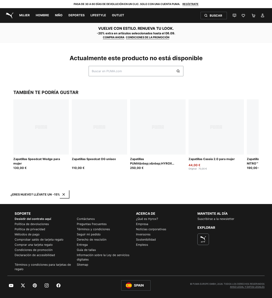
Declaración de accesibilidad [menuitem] (35, 255)
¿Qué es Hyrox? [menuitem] (147, 219)
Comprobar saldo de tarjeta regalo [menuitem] (39, 239)
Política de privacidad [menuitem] (30, 229)
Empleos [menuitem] (142, 244)
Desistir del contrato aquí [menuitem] (33, 219)
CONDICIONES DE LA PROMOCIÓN (147, 37)
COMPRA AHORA (113, 37)
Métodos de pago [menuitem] (27, 234)
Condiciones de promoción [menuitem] (34, 250)
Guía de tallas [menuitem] (86, 250)
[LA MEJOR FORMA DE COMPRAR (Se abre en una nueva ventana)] (203, 239)
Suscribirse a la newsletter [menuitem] (215, 219)
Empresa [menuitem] (142, 224)
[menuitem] (24, 15)
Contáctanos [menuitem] (86, 219)
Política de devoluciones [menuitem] (32, 224)
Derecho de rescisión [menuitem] (91, 239)
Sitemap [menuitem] (82, 264)
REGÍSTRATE (190, 4)
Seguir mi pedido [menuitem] (89, 234)
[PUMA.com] (9, 15)
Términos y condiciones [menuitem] (93, 229)
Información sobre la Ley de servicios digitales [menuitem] (103, 257)
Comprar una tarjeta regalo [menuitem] (34, 244)
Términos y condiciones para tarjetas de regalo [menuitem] (43, 267)
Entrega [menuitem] (82, 244)
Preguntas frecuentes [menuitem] (92, 224)
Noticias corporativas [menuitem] (151, 229)
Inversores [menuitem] (143, 234)
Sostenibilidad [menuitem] (146, 239)
